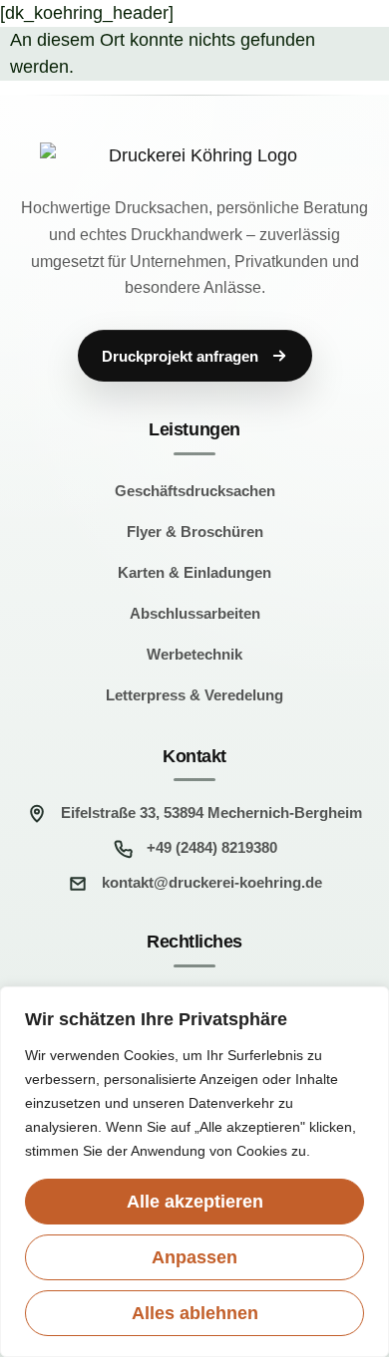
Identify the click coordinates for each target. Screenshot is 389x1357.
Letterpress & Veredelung (194, 694)
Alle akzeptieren (195, 1202)
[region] (194, 1171)
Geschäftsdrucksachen (195, 490)
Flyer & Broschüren (195, 531)
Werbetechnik (194, 654)
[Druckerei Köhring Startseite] (194, 155)
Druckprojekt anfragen (180, 356)
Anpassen (194, 1257)
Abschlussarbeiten (195, 613)
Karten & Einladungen (194, 572)
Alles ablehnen (195, 1313)
